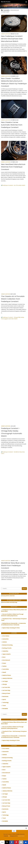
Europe (4, 663)
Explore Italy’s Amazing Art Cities (11, 628)
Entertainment (6, 660)
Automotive (5, 639)
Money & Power (6, 693)
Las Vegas (5, 681)
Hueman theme (21, 836)
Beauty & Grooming (7, 645)
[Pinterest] (16, 842)
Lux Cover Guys (6, 690)
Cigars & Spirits (6, 654)
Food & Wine (5, 669)
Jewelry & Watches (5, 33)
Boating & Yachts (6, 648)
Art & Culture (5, 636)
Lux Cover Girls (6, 687)
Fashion (4, 666)
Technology (5, 702)
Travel (4, 705)
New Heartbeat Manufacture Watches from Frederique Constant (13, 167)
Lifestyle (4, 684)
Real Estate (5, 696)
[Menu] (26, 2)
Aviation (4, 642)
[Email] (21, 842)
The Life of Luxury (5, 1)
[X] (7, 842)
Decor (3, 657)
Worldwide (5, 708)
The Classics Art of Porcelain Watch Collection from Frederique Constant (13, 299)
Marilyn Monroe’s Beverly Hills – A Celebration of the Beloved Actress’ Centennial (13, 624)
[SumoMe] (25, 842)
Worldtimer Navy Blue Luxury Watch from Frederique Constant (13, 565)
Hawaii (4, 672)
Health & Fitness (6, 675)
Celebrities (5, 651)
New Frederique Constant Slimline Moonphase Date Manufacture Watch (12, 38)
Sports (4, 699)
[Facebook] (11, 842)
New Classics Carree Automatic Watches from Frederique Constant (11, 125)
